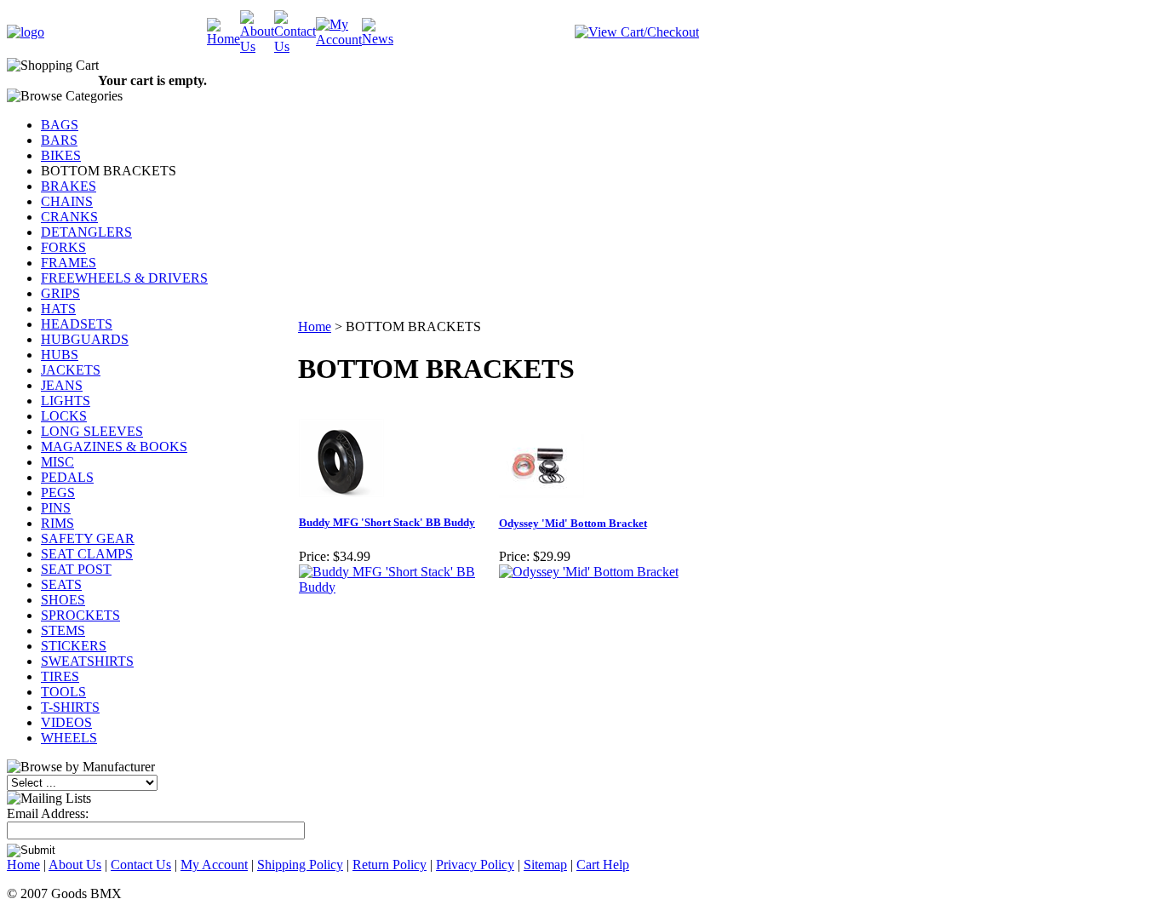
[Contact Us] (295, 46)
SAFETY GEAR (88, 538)
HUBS (59, 354)
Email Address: (48, 813)
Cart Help (602, 864)
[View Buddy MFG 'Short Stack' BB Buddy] (398, 587)
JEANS (62, 385)
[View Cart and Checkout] (637, 32)
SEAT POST (76, 569)
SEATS (61, 584)
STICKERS (73, 646)
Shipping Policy (300, 864)
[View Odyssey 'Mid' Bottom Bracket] (589, 571)
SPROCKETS (80, 615)
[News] (377, 38)
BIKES (61, 155)
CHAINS (67, 201)
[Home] (223, 38)
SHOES (63, 600)
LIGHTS (65, 400)
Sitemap (545, 864)
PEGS (58, 492)
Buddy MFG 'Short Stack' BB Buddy (387, 522)
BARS (59, 140)
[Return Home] (25, 32)
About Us (75, 864)
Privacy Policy (475, 864)
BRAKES (68, 186)
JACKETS (70, 370)
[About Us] (257, 46)
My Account (214, 864)
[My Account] (339, 39)
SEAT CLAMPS (87, 554)
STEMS (63, 630)
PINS (56, 508)
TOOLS (63, 691)
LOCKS (64, 416)
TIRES (60, 676)
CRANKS (69, 216)
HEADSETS (76, 324)
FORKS (63, 247)
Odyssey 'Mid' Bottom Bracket (573, 523)
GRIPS (60, 293)
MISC (57, 462)
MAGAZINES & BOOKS (114, 446)
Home (314, 326)
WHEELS (69, 737)
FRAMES (68, 262)
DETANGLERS (86, 232)
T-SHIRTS (70, 707)
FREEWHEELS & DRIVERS (124, 278)
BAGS (59, 124)
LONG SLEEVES (92, 431)
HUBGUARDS (85, 339)
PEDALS (67, 477)
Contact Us (141, 864)
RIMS (57, 523)
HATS (58, 308)
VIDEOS (66, 722)
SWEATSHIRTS (87, 661)
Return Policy (389, 864)
